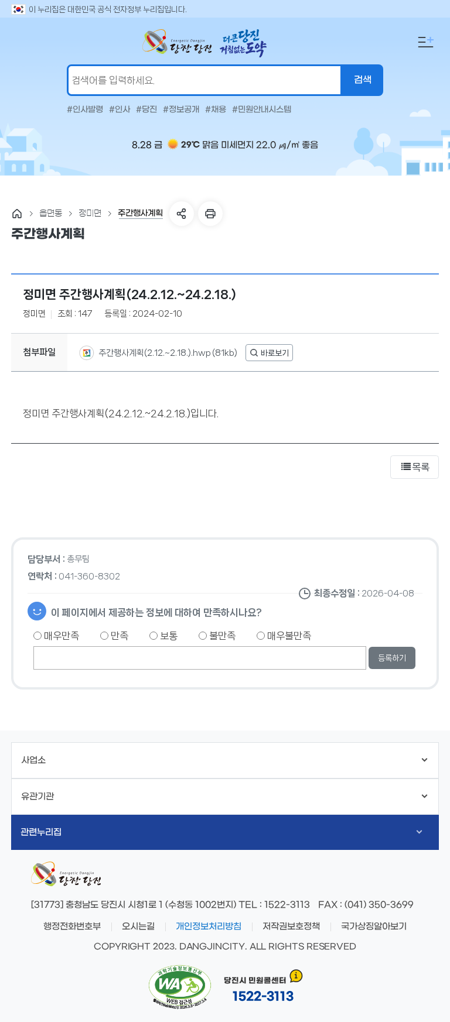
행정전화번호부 (72, 926)
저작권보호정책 (291, 926)
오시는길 (138, 926)
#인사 (119, 110)
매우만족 (60, 635)
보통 (168, 635)
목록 (420, 467)
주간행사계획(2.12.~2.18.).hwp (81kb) (167, 353)
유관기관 (37, 796)
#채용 (215, 110)
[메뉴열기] (426, 42)
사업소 (33, 760)
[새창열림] (269, 352)
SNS (181, 213)
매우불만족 (288, 635)
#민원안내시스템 (261, 110)
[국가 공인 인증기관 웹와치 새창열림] (180, 987)
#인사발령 (85, 110)
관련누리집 (41, 832)
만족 (118, 635)
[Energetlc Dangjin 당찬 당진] (177, 41)
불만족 (221, 635)
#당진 (146, 110)
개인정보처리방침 (208, 926)
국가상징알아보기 (374, 926)
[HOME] (17, 214)
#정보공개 (181, 110)
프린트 (210, 213)
